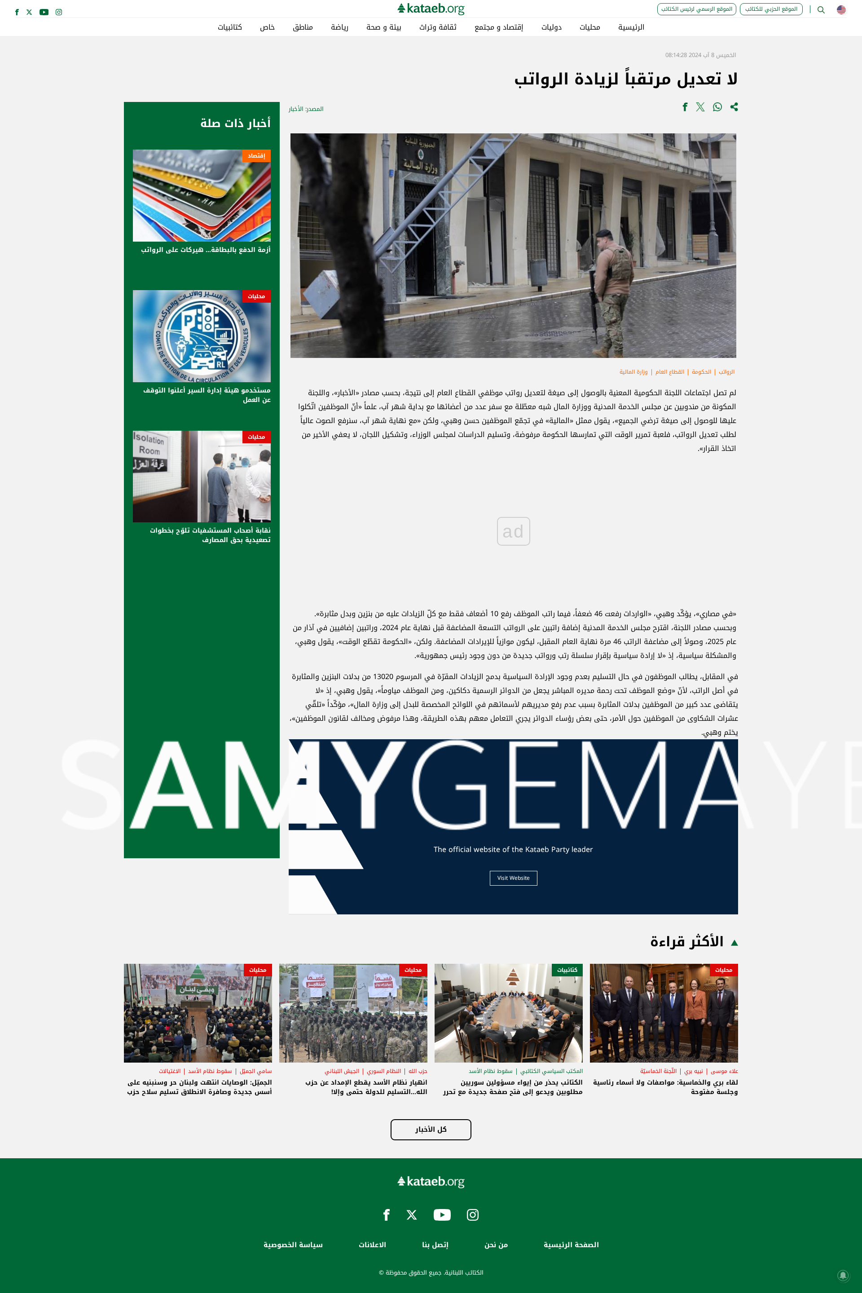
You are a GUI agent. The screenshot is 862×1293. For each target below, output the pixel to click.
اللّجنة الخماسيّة (658, 1071)
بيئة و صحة (383, 27)
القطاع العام (669, 372)
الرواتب (726, 372)
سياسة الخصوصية (293, 1245)
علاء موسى (724, 1071)
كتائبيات (230, 27)
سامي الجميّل (256, 1071)
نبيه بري (693, 1071)
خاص (267, 27)
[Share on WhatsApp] (717, 109)
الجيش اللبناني (342, 1071)
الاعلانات (372, 1245)
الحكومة (701, 372)
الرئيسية (631, 27)
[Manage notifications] (843, 1275)
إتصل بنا (435, 1245)
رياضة (339, 27)
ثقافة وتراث (438, 27)
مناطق (303, 27)
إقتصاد (256, 156)
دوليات (551, 27)
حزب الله (418, 1071)
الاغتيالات (169, 1071)
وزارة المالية (634, 372)
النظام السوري (384, 1071)
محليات (590, 27)
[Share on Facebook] (685, 109)
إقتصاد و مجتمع (499, 27)
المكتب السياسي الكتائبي (551, 1071)
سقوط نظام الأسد (491, 1071)
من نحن (496, 1245)
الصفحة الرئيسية (571, 1245)
